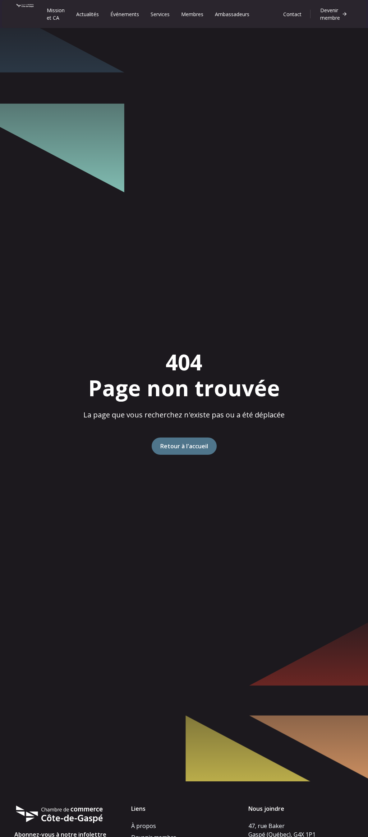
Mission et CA (56, 14)
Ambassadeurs (232, 14)
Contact (292, 14)
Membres (192, 14)
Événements (124, 14)
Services (160, 14)
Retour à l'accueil (184, 446)
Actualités (87, 14)
